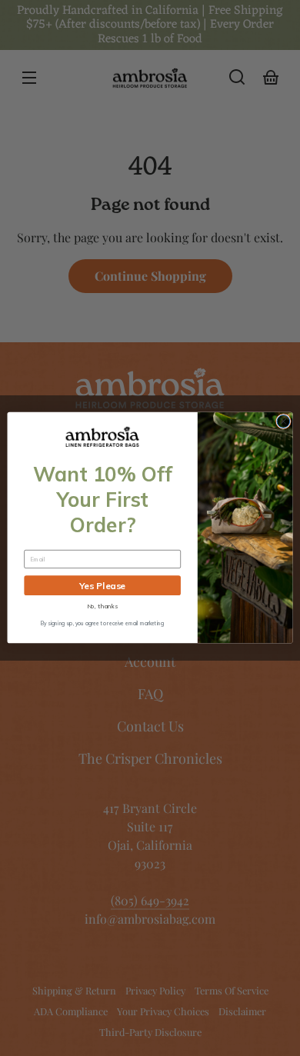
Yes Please (102, 585)
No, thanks (102, 607)
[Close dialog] (283, 421)
